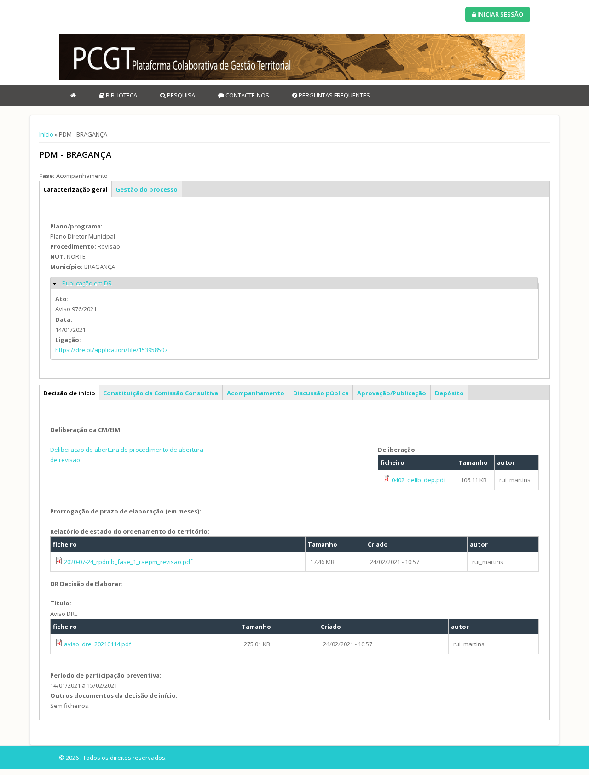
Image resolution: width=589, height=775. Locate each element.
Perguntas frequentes (333, 95)
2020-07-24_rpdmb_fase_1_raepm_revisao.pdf (128, 562)
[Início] (292, 57)
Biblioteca (120, 95)
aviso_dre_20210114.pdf (97, 644)
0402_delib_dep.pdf (419, 480)
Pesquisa (180, 95)
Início (46, 134)
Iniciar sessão (499, 14)
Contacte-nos (246, 95)
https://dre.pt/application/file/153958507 (111, 350)
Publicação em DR (87, 283)
